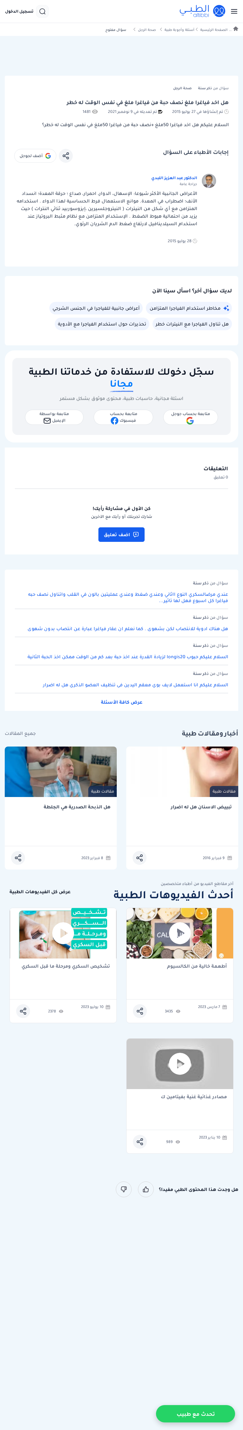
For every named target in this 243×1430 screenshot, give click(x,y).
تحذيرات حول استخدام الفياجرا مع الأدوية (102, 323)
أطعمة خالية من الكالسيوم (197, 966)
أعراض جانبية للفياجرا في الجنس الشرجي (96, 308)
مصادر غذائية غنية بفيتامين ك (194, 1097)
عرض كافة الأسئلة (121, 702)
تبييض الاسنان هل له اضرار (201, 807)
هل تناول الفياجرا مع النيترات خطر (192, 323)
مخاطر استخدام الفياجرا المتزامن (185, 308)
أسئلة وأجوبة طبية (179, 29)
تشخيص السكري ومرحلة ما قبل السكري (66, 966)
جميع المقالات (20, 733)
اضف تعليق (117, 534)
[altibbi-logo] (203, 11)
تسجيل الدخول (19, 11)
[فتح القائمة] (232, 11)
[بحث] (42, 11)
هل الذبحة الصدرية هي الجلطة (77, 807)
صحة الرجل (147, 29)
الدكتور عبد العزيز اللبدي (174, 177)
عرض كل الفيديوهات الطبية (40, 892)
